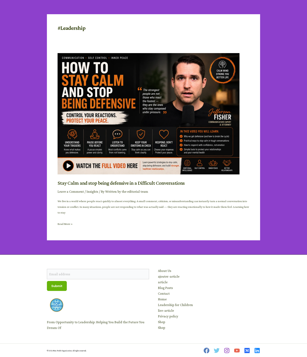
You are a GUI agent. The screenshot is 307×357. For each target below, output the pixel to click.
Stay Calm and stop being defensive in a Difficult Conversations (121, 183)
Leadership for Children (175, 305)
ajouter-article (168, 276)
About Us (164, 271)
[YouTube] (237, 350)
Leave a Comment (71, 191)
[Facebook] (206, 350)
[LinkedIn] (257, 350)
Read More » (65, 223)
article (163, 282)
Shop (161, 322)
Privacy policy (168, 316)
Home (162, 299)
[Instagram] (227, 350)
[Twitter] (217, 350)
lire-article (166, 310)
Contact (164, 293)
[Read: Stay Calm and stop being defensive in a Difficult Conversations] (148, 113)
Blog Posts (165, 288)
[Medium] (247, 350)
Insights (92, 191)
